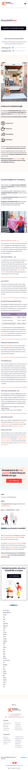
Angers (22, 422)
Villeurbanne (17, 422)
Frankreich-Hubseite (17, 426)
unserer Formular (17, 158)
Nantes (8, 424)
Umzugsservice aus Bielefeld (15, 543)
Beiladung (6, 345)
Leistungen (12, 547)
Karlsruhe (3, 272)
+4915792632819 (5, 506)
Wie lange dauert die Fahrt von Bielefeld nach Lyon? (13, 404)
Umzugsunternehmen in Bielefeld (11, 537)
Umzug (3, 247)
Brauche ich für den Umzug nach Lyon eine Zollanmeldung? (12, 407)
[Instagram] (16, 763)
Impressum (14, 768)
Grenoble (3, 424)
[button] (25, 3)
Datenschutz (18, 768)
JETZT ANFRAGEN (14, 576)
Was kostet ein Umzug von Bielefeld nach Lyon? (14, 394)
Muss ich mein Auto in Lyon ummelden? (12, 410)
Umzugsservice (6, 734)
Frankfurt (19, 270)
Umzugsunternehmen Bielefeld (11, 765)
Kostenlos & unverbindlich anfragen (13, 28)
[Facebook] (13, 763)
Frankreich (14, 240)
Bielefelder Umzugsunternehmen (6, 240)
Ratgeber (9, 768)
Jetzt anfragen (14, 481)
